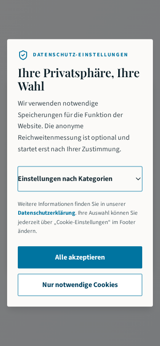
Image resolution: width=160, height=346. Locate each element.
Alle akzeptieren (80, 258)
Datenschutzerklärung (46, 213)
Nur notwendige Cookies (80, 285)
